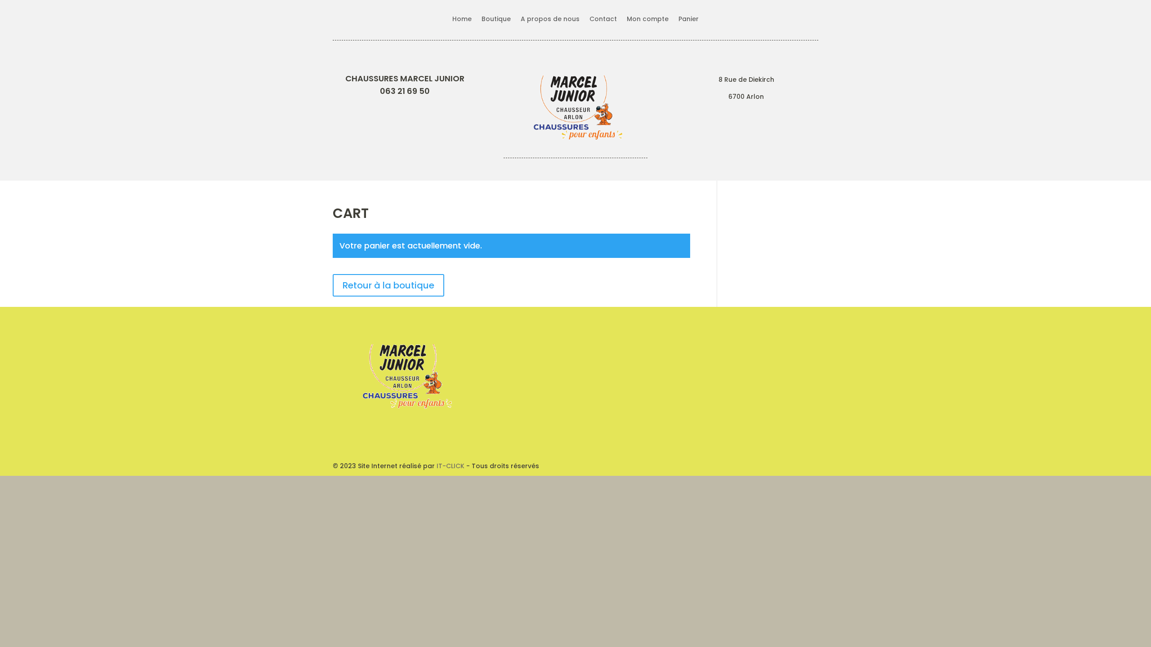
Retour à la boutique (388, 285)
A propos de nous (550, 19)
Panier (688, 19)
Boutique (496, 19)
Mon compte (648, 19)
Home (462, 19)
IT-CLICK (450, 465)
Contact (603, 19)
